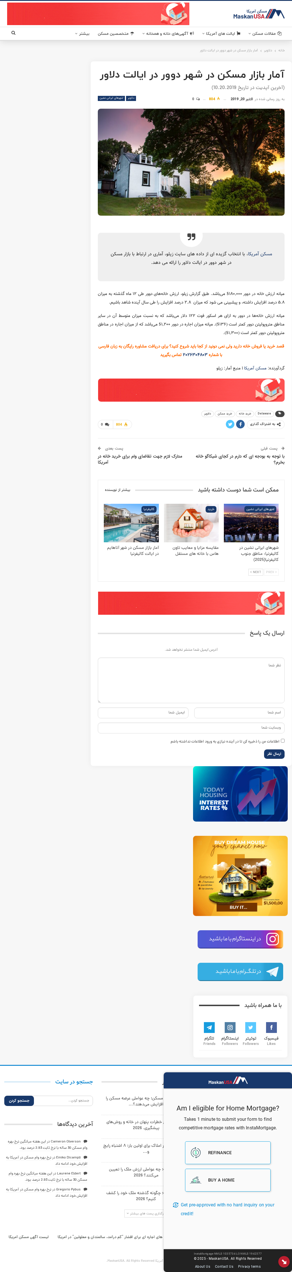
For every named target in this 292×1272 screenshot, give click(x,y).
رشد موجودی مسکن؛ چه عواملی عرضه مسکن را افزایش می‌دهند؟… (146, 1101)
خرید (211, 509)
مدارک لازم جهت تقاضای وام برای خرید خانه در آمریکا (140, 459)
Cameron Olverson (66, 1141)
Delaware (264, 414)
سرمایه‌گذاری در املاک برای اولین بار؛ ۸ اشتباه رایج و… (146, 1149)
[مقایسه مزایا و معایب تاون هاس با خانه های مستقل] (191, 523)
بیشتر (84, 34)
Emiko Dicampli (68, 1157)
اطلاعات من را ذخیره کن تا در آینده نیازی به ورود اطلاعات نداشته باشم (225, 742)
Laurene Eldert (69, 1173)
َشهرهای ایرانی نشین (111, 98)
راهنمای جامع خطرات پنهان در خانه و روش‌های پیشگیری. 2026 (146, 1125)
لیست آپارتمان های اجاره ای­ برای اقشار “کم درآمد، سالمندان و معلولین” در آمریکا (122, 1237)
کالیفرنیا (149, 509)
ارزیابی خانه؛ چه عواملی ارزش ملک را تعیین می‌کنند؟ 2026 (146, 1172)
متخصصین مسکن (113, 34)
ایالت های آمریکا (220, 34)
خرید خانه (245, 414)
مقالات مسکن (264, 34)
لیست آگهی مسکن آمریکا (28, 1237)
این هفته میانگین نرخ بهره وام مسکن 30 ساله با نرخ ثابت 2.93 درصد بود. (48, 1177)
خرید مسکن (225, 414)
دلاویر (131, 98)
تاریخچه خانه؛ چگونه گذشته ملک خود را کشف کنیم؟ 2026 (146, 1196)
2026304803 (195, 355)
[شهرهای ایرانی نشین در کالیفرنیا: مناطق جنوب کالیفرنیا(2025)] (251, 523)
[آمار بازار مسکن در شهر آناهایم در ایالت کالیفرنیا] (131, 523)
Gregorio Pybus (68, 1189)
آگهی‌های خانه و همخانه (167, 34)
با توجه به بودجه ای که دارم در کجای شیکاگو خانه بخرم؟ (240, 459)
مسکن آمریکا (260, 254)
